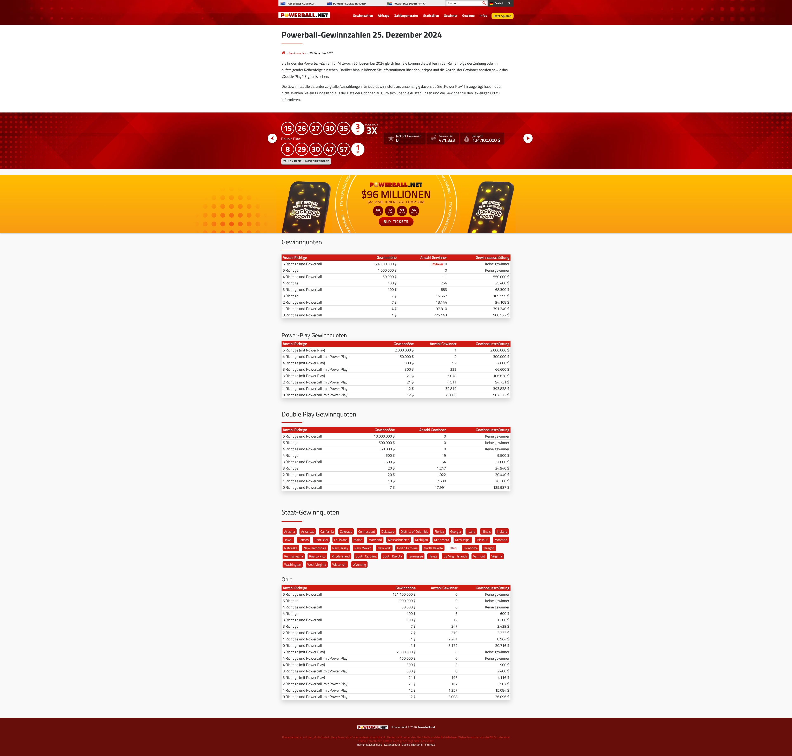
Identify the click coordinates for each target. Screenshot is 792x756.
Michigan (421, 539)
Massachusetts (398, 539)
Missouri (482, 539)
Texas (433, 556)
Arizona (289, 531)
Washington (292, 564)
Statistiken (431, 15)
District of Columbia (414, 531)
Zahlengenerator (406, 15)
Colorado (346, 531)
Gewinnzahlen (363, 15)
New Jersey (340, 547)
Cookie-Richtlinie (412, 745)
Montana (501, 539)
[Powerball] (283, 53)
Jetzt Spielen (503, 15)
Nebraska (290, 547)
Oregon (489, 547)
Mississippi (462, 539)
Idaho (471, 531)
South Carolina (366, 556)
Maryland (375, 539)
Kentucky (321, 539)
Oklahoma (470, 547)
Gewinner (450, 15)
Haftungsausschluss (369, 745)
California (327, 531)
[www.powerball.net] (304, 15)
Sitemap (430, 745)
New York (384, 547)
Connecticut (366, 531)
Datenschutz (392, 745)
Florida (439, 531)
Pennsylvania (293, 556)
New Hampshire (315, 547)
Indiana (502, 531)
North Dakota (433, 547)
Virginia (496, 556)
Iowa (288, 539)
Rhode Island (341, 556)
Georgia (455, 531)
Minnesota (441, 539)
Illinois (486, 531)
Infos (483, 15)
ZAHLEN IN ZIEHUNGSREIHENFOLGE (306, 161)
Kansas (304, 539)
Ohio (453, 547)
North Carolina (407, 547)
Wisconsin (339, 564)
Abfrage (383, 15)
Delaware (388, 531)
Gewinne (468, 15)
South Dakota (392, 556)
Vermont (479, 556)
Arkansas (307, 531)
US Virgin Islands (455, 556)
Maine (358, 539)
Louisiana (341, 539)
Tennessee (415, 556)
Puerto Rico (317, 556)
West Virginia (316, 564)
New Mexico (362, 547)
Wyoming (359, 564)
